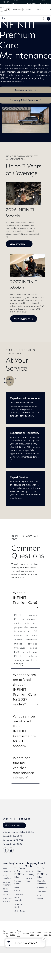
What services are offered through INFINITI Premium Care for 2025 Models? (24, 731)
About (41, 863)
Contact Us (14, 825)
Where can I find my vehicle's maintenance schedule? (23, 768)
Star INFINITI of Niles (6, 933)
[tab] (25, 600)
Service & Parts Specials (18, 897)
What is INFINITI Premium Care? (25, 597)
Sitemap (25, 933)
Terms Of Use (19, 933)
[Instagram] (11, 850)
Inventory (8, 863)
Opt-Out (46, 933)
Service (19, 863)
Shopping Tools (31, 864)
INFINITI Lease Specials (6, 892)
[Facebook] (5, 850)
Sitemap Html (33, 933)
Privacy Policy (13, 933)
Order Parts (19, 911)
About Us (41, 891)
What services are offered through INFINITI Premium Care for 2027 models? (24, 689)
